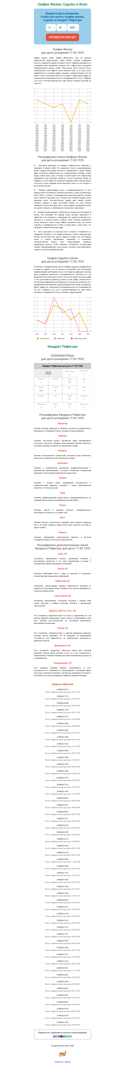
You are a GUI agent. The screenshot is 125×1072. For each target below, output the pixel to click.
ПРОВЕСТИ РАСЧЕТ (62, 37)
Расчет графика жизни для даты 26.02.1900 (62, 855)
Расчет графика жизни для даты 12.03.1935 (62, 977)
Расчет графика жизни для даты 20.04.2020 (62, 726)
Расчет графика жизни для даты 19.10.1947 (62, 875)
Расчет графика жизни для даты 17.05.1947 (62, 896)
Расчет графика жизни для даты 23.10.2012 (62, 998)
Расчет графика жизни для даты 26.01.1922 (62, 712)
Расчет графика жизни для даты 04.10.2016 (62, 889)
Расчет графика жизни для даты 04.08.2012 (62, 780)
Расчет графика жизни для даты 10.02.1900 (62, 882)
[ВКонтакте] (54, 1036)
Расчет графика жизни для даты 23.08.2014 (62, 841)
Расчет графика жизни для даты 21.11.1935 (62, 971)
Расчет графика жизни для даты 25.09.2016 (62, 1004)
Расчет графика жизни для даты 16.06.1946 (62, 909)
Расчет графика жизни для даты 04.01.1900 (62, 753)
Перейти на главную (62, 1062)
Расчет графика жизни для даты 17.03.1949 (62, 794)
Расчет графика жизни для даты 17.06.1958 (62, 862)
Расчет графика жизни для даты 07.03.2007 (62, 828)
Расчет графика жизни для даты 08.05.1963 (62, 943)
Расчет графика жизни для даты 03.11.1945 (62, 692)
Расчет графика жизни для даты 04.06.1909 (62, 801)
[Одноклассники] (57, 1036)
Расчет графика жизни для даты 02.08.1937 (62, 916)
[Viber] (64, 1036)
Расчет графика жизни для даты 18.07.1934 (62, 869)
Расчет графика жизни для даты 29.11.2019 (62, 991)
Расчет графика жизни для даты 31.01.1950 (62, 746)
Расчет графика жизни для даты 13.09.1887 (62, 957)
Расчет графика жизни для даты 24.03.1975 (62, 699)
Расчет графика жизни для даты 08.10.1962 (62, 814)
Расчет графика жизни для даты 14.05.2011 (62, 760)
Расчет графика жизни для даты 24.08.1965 (62, 937)
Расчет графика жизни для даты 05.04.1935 (62, 923)
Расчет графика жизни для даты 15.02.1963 (62, 903)
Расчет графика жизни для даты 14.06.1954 (62, 774)
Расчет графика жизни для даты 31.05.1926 (62, 733)
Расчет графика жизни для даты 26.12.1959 (62, 950)
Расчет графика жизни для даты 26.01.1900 (62, 848)
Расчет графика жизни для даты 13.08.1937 (62, 787)
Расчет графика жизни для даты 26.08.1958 (62, 821)
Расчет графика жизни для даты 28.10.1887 (62, 964)
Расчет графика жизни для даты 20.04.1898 (62, 1011)
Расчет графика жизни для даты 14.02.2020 (62, 719)
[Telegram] (71, 1036)
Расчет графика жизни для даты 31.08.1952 (62, 1025)
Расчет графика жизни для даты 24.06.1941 (62, 930)
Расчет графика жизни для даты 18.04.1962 (62, 835)
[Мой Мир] (59, 1036)
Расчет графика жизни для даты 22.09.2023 (62, 984)
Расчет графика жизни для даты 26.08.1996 (62, 706)
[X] (61, 1036)
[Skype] (68, 1036)
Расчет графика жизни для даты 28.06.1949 (62, 808)
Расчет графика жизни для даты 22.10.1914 (62, 1018)
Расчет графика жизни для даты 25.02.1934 (62, 740)
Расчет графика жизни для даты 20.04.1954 (62, 767)
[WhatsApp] (66, 1036)
